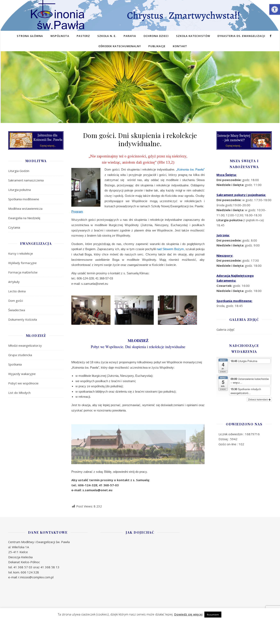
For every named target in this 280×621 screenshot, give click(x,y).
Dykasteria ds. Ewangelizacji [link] (241, 36)
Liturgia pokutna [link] (19, 190)
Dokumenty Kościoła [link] (22, 319)
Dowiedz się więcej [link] (188, 614)
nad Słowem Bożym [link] (170, 249)
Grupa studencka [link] (20, 355)
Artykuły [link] (14, 282)
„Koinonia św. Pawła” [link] (190, 169)
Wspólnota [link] (59, 36)
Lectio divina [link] (17, 291)
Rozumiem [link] (213, 614)
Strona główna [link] (30, 36)
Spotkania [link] (15, 364)
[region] (140, 93)
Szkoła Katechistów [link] (193, 36)
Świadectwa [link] (16, 310)
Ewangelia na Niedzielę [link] (24, 218)
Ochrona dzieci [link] (156, 36)
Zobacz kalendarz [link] (258, 399)
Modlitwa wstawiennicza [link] (25, 208)
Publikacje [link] (156, 46)
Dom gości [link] (15, 301)
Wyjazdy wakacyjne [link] (22, 374)
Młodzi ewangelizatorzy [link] (25, 345)
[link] (274, 9)
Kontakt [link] (180, 46)
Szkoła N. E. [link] (106, 36)
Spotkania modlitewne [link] (23, 199)
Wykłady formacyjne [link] (22, 263)
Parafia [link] (130, 36)
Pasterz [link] (83, 36)
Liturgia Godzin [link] (18, 171)
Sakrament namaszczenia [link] (26, 180)
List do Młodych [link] (19, 393)
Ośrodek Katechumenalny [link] (119, 46)
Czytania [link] (14, 227)
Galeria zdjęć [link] (225, 329)
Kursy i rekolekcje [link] (20, 253)
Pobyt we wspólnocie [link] (23, 383)
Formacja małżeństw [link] (23, 272)
